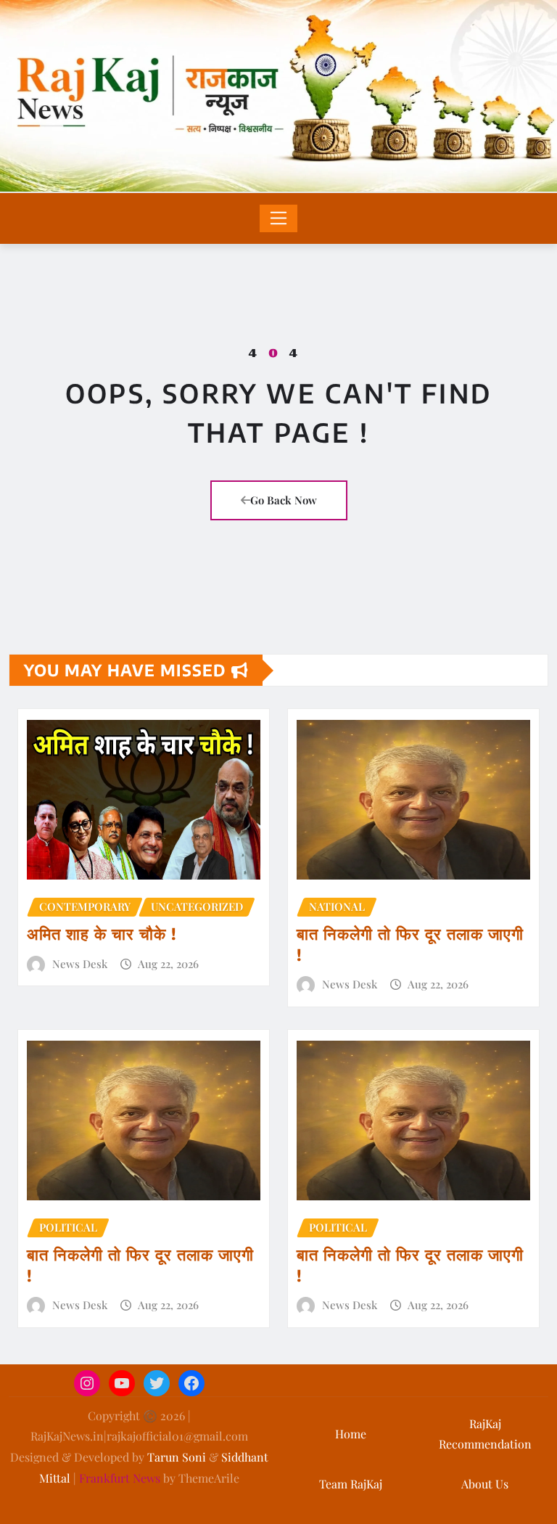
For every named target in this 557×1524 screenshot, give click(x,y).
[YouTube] (122, 1383)
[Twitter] (157, 1383)
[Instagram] (87, 1383)
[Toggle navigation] (279, 218)
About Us (484, 1483)
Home (350, 1433)
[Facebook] (191, 1383)
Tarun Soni (176, 1456)
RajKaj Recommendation (485, 1434)
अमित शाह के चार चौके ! (102, 933)
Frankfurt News (119, 1478)
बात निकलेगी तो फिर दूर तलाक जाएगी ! (410, 943)
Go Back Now (283, 500)
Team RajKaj (350, 1483)
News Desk (79, 963)
